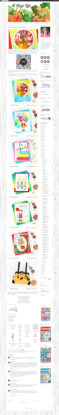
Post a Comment (11, 396)
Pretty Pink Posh (43, 136)
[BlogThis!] (20, 349)
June (43, 166)
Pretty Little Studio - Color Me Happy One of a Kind (45, 179)
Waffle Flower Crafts (43, 146)
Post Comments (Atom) (25, 402)
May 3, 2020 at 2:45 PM (13, 387)
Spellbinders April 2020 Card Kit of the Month (45, 196)
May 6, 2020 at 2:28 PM (13, 394)
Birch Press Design (43, 126)
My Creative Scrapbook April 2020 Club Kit (44, 207)
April (43, 169)
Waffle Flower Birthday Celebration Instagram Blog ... (45, 241)
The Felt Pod (42, 143)
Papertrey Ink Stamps (13, 352)
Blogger (31, 408)
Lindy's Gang (42, 129)
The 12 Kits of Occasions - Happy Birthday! (45, 177)
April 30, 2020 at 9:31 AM (14, 377)
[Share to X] (21, 349)
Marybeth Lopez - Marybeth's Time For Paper (23, 297)
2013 (42, 271)
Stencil (26, 352)
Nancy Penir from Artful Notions (12, 70)
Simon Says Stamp (43, 139)
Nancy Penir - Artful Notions (25, 296)
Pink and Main (43, 132)
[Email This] (19, 349)
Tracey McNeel (20, 300)
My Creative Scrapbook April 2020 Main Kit (44, 225)
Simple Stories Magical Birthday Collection (45, 191)
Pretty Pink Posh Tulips (45, 239)
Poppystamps (19, 352)
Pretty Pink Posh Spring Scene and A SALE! (45, 188)
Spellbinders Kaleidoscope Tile (45, 182)
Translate (47, 291)
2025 (42, 151)
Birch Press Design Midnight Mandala (45, 186)
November (44, 160)
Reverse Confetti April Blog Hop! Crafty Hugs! (45, 232)
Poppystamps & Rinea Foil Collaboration (45, 249)
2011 (42, 274)
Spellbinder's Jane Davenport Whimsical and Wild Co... (45, 199)
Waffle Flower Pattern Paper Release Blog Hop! (45, 228)
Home (24, 400)
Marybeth (11, 370)
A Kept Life (16, 6)
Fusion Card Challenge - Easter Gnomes (45, 255)
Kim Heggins (12, 383)
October (43, 161)
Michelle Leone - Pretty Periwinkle (23, 301)
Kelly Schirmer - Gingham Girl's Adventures (23, 302)
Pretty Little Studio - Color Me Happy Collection (45, 202)
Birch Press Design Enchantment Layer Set (45, 193)
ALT (29, 336)
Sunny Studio (42, 142)
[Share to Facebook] (22, 349)
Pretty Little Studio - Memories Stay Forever (45, 257)
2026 (42, 150)
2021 (42, 156)
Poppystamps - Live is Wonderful (45, 211)
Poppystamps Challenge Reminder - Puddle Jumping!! (45, 216)
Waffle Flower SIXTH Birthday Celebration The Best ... (45, 244)
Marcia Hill (11, 361)
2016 (42, 267)
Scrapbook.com (43, 137)
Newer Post (10, 400)
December (44, 159)
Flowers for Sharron (45, 209)
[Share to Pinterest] (23, 349)
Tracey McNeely (12, 389)
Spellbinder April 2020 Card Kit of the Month (45, 222)
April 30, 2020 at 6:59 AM (14, 359)
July (43, 165)
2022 (42, 155)
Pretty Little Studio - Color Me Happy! (45, 230)
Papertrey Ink (42, 130)
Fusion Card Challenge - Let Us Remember (45, 213)
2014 (42, 270)
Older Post (36, 400)
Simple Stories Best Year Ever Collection (45, 238)
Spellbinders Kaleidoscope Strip (45, 184)
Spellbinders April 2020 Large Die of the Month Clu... (45, 219)
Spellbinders (23, 352)
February (43, 261)
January (43, 262)
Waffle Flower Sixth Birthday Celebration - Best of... (45, 247)
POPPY (14, 328)
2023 (42, 154)
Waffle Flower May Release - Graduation (45, 171)
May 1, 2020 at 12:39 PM (14, 381)
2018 (42, 265)
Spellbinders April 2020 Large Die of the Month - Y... (45, 235)
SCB (27, 336)
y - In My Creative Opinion (26, 300)
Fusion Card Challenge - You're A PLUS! (45, 174)
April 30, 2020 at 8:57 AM (14, 368)
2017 (42, 266)
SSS (11, 328)
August (43, 164)
